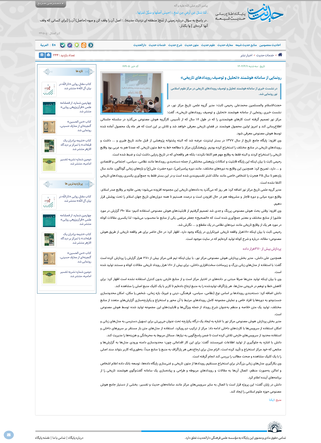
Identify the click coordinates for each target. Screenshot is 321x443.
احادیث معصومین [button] (270, 45)
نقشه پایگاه (42, 437)
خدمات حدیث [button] (157, 45)
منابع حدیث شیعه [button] (246, 45)
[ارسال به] (42, 55)
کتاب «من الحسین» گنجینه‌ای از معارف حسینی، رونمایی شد (75, 126)
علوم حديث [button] (208, 45)
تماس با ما (58, 437)
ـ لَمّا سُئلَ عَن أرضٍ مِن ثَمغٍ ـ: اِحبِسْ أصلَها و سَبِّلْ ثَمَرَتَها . (172, 12)
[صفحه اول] (280, 55)
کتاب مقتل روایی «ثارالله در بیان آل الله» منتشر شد (75, 86)
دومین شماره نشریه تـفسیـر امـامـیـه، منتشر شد (75, 161)
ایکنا (271, 400)
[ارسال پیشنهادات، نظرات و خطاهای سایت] (9, 435)
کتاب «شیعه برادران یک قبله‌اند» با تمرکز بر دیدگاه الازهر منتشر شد (76, 144)
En (54, 45)
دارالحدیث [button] (139, 45)
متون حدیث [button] (192, 45)
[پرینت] (48, 55)
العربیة (44, 45)
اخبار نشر (246, 55)
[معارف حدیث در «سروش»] (90, 44)
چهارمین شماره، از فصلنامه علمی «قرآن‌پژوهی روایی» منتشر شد (75, 107)
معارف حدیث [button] (225, 45)
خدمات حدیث (265, 55)
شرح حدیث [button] (175, 45)
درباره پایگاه (75, 437)
